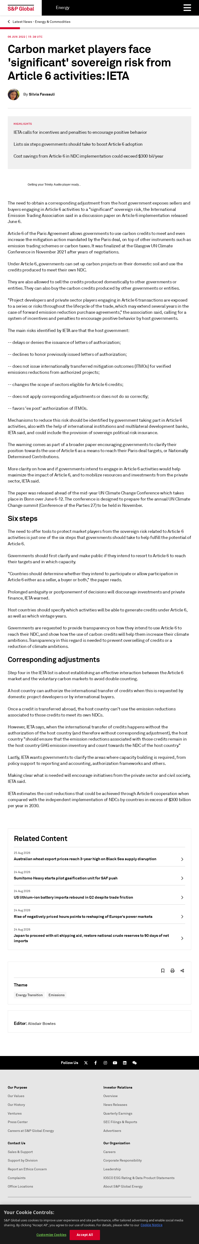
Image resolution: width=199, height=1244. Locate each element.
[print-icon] (172, 971)
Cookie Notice (152, 1225)
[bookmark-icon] (163, 971)
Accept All (85, 1235)
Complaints (16, 1178)
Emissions (57, 995)
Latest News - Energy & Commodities (41, 22)
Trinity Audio (53, 184)
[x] (86, 1063)
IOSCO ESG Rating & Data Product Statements (138, 1178)
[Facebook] (96, 1063)
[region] (99, 1224)
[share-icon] (182, 971)
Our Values (16, 1096)
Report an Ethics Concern (27, 1169)
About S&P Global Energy (123, 1186)
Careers (109, 1152)
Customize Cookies (51, 1235)
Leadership (112, 1169)
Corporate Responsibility (122, 1160)
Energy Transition (29, 995)
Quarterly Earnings (117, 1113)
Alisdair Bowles (42, 1023)
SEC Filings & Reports (120, 1122)
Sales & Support (20, 1152)
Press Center (18, 1122)
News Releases (115, 1105)
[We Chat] (134, 1063)
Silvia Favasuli (42, 94)
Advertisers (112, 1131)
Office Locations (20, 1186)
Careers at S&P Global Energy (31, 1131)
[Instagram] (105, 1063)
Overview (110, 1096)
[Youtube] (115, 1063)
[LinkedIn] (125, 1063)
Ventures (15, 1113)
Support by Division (23, 1160)
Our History (16, 1105)
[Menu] (187, 8)
